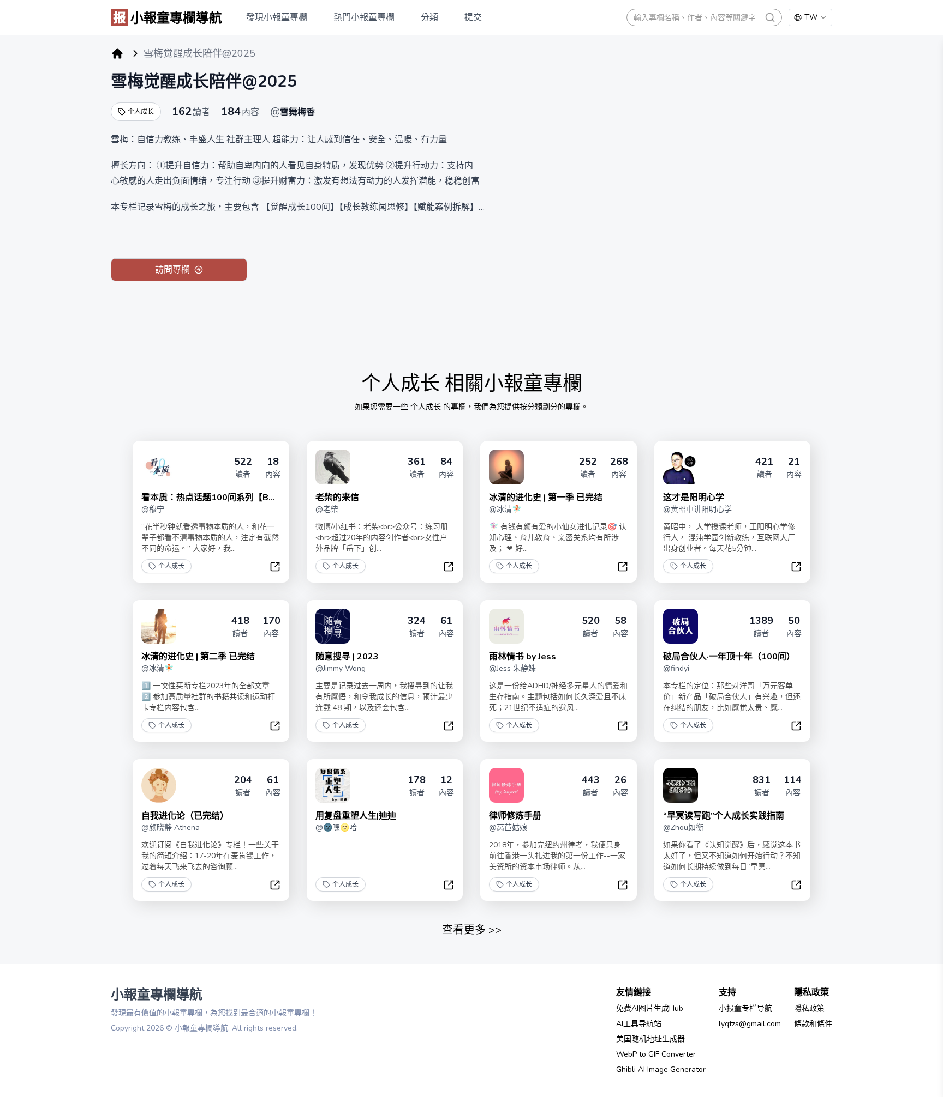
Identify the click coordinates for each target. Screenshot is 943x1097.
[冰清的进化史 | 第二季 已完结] (158, 626)
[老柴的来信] (332, 467)
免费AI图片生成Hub (649, 1008)
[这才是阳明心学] (680, 467)
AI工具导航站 (638, 1024)
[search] (770, 17)
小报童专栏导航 (745, 1008)
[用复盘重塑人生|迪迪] (332, 785)
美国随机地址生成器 (650, 1039)
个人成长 (141, 111)
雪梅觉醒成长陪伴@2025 (204, 81)
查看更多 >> (472, 930)
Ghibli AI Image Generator (661, 1069)
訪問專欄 (172, 270)
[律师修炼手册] (506, 785)
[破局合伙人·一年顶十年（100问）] (680, 626)
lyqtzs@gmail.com (750, 1024)
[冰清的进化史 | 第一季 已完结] (506, 467)
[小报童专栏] (117, 53)
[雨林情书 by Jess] (506, 626)
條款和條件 (813, 1024)
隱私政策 (809, 1008)
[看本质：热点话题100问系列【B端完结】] (158, 467)
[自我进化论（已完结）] (158, 785)
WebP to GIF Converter (656, 1054)
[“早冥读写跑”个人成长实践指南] (680, 785)
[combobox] (810, 17)
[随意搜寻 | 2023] (332, 626)
